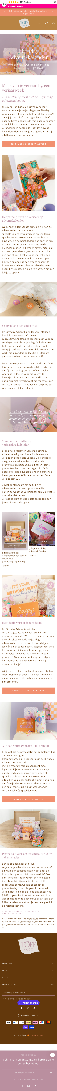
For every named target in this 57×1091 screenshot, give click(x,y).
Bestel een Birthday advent (28, 144)
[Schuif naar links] (4, 12)
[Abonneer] (53, 993)
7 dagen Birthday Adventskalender (37, 550)
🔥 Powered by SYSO (35, 1035)
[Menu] (3, 23)
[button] (39, 23)
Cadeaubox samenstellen (28, 690)
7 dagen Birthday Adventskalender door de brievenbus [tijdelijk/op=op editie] (15, 557)
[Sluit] (53, 1055)
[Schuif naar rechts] (52, 12)
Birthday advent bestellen (28, 799)
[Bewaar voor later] (24, 515)
